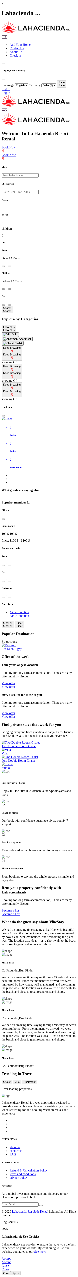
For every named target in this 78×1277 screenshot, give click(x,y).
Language (8, 85)
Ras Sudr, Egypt (12, 649)
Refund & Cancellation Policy (29, 1170)
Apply (15, 1273)
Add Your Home (20, 44)
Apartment (30, 1081)
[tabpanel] (39, 355)
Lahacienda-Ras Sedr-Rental (30, 1211)
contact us (16, 1150)
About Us (16, 52)
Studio (6, 767)
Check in (15, 55)
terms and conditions (23, 1174)
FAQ (13, 1154)
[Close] (3, 415)
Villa (5, 753)
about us (15, 1147)
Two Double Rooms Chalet (19, 746)
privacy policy (19, 1177)
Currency (35, 85)
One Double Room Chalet (18, 760)
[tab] (10, 334)
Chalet (7, 1081)
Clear (6, 1273)
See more (40, 1251)
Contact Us (17, 48)
